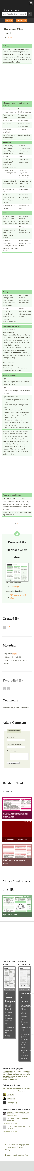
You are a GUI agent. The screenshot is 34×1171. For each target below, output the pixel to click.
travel (5, 1079)
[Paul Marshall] (8, 690)
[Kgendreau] (4, 690)
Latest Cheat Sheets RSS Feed (17, 1155)
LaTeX (12, 597)
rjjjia (8, 626)
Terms (21, 1147)
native (23, 1047)
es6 (24, 1045)
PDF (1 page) (14, 587)
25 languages (8, 1076)
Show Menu (30, 3)
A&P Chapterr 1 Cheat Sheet (15, 840)
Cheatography (8, 1071)
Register (21, 21)
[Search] (30, 14)
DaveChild (10, 1095)
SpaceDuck (11, 1099)
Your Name (11, 738)
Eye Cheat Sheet (10, 914)
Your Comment (12, 751)
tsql (8, 1035)
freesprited (10, 1027)
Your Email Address (14, 744)
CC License (12, 1147)
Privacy (7, 1150)
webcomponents (26, 1050)
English (14, 654)
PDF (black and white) (18, 595)
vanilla (23, 1053)
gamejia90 (10, 1113)
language (13, 1079)
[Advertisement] (15, 3)
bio (18, 523)
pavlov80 (10, 1118)
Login (9, 21)
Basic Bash (25, 1113)
